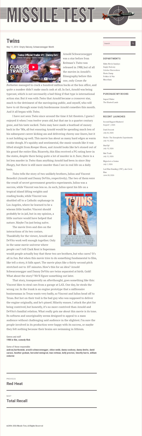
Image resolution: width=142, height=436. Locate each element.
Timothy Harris (82, 353)
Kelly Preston (68, 353)
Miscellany (107, 79)
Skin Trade (107, 153)
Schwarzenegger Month (43, 47)
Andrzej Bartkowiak (16, 349)
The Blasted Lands (110, 102)
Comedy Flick (24, 340)
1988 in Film (12, 340)
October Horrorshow (111, 70)
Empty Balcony (25, 47)
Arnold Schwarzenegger (37, 349)
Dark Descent (108, 129)
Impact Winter (108, 99)
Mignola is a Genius (111, 161)
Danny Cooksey (68, 349)
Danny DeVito (82, 349)
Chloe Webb (55, 349)
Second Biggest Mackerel (113, 122)
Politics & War (109, 76)
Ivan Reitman (55, 353)
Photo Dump (108, 73)
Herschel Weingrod (39, 353)
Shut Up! (106, 145)
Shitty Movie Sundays (111, 64)
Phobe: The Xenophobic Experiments (118, 137)
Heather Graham (21, 353)
